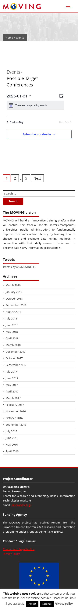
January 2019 (14, 292)
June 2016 (12, 438)
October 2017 (14, 358)
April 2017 (12, 391)
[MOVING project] (22, 6)
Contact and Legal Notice (18, 549)
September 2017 (16, 365)
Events (13, 72)
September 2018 (16, 305)
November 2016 (16, 411)
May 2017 (12, 385)
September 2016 (16, 424)
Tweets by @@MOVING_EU (20, 267)
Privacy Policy (11, 554)
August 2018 (13, 312)
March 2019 (13, 285)
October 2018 (14, 298)
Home (9, 37)
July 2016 (11, 431)
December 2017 (16, 351)
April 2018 (12, 338)
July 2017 (11, 371)
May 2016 (12, 444)
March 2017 (13, 398)
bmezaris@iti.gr (21, 505)
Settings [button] (46, 603)
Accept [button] (32, 603)
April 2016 (12, 451)
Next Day (64, 122)
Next (37, 178)
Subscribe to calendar (37, 134)
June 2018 (12, 325)
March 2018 (13, 345)
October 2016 (14, 418)
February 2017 (15, 405)
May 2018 (12, 332)
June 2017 (12, 378)
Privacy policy (64, 603)
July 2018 (11, 318)
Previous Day (16, 122)
